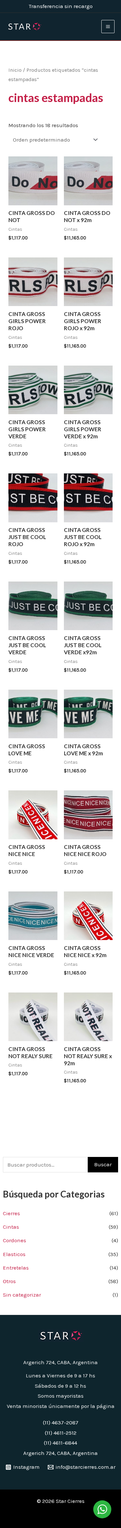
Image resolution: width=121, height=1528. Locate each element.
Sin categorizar (22, 1294)
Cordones (14, 1240)
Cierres (11, 1213)
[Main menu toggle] (108, 26)
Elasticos (14, 1254)
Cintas (11, 1227)
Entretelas (16, 1267)
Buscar (103, 1164)
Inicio (15, 70)
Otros (9, 1281)
